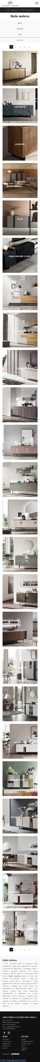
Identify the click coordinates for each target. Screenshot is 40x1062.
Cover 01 (20, 518)
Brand (23, 1046)
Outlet (23, 1050)
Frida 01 (20, 443)
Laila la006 (20, 630)
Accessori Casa (26, 1044)
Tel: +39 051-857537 (9, 1024)
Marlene (20, 144)
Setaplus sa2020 (20, 817)
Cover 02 (20, 480)
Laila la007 (20, 705)
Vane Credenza (20, 69)
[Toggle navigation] (36, 3)
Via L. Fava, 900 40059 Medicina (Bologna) (11, 1021)
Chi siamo (6, 1039)
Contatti (5, 1048)
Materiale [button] (20, 29)
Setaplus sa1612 (20, 892)
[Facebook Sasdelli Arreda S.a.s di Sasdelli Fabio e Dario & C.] (4, 1033)
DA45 (20, 219)
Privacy (3, 1061)
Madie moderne (29, 10)
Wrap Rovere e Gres (20, 256)
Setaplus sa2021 (20, 929)
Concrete (20, 107)
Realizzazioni (7, 1044)
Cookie (9, 1061)
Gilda (20, 368)
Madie (22, 10)
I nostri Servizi (7, 1041)
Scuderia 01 (20, 294)
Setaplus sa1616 (20, 780)
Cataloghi (24, 1048)
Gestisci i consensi (20, 1061)
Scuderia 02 (20, 331)
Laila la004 (20, 667)
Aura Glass (20, 555)
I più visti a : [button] (20, 40)
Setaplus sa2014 (20, 854)
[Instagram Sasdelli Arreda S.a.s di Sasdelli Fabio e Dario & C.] (9, 1033)
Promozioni (6, 1046)
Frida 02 (20, 406)
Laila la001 (20, 742)
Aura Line (20, 593)
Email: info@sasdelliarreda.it (11, 1027)
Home (8, 10)
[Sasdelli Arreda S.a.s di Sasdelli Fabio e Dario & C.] (10, 4)
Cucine (23, 1039)
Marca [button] (20, 23)
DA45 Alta (20, 181)
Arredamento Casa (15, 10)
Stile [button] (20, 34)
